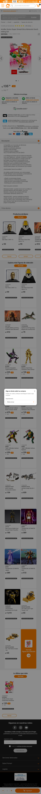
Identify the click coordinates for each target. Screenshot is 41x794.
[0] (38, 7)
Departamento (9, 398)
